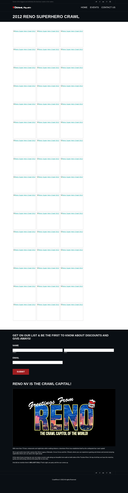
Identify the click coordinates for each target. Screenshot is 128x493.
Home (85, 7)
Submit (21, 371)
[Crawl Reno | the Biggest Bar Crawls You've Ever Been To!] (22, 7)
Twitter (96, 1)
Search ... (113, 1)
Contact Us (109, 7)
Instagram (110, 1)
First (14, 352)
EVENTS (95, 7)
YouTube (103, 1)
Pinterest (106, 1)
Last (65, 352)
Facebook (99, 1)
